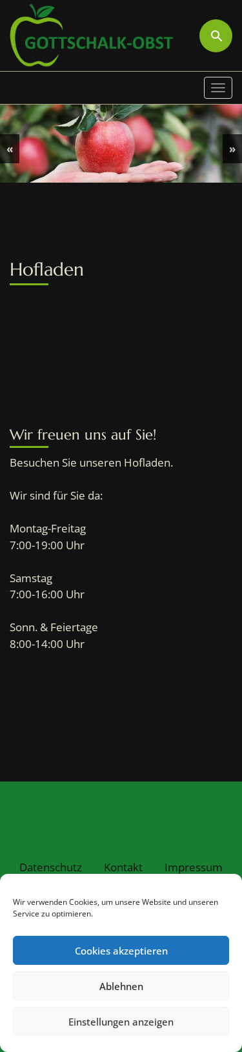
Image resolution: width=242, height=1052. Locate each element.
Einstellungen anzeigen (121, 1021)
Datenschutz (50, 867)
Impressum (194, 867)
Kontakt (123, 867)
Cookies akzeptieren (121, 950)
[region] (121, 144)
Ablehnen (121, 986)
